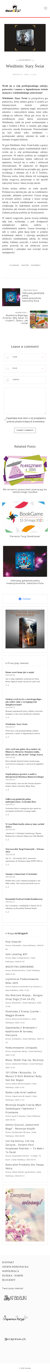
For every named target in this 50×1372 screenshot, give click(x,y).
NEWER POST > (21, 313)
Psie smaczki (13, 941)
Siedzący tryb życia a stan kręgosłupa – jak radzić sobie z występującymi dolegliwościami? (24, 702)
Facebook (14, 265)
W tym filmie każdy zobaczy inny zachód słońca (25, 825)
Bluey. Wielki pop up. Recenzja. (25, 1060)
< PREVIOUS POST (29, 290)
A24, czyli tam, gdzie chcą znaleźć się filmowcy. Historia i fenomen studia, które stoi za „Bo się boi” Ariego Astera (24, 752)
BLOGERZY (9, 1280)
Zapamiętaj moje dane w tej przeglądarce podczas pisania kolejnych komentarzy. (26, 420)
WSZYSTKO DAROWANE (20, 966)
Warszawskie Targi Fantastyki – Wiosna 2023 (25, 850)
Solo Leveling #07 (16, 954)
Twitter (25, 265)
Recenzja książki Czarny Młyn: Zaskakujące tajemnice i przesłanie (24, 1108)
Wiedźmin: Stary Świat (16, 724)
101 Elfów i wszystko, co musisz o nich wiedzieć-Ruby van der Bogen (24, 1076)
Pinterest (35, 265)
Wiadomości (25, 60)
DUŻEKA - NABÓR (12, 1275)
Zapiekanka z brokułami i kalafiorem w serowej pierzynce (21, 1031)
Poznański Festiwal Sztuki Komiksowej (24, 899)
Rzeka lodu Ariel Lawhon (21, 1092)
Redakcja (17, 74)
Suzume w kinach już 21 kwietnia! (21, 874)
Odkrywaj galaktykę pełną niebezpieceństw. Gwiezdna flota (33, 297)
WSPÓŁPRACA (10, 1271)
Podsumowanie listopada (21, 1047)
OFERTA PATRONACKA (15, 1266)
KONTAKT (8, 1262)
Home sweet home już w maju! (20, 672)
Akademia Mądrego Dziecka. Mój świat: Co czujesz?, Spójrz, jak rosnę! (15, 319)
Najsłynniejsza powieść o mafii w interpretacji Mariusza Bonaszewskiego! (25, 775)
